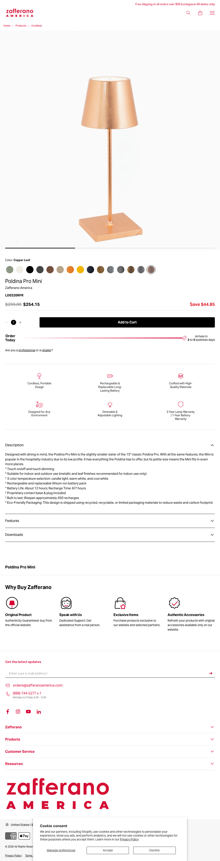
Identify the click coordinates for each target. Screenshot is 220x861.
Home (6, 25)
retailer (46, 350)
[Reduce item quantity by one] (6, 322)
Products (20, 25)
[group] (83, 612)
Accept (108, 850)
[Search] (188, 12)
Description (14, 445)
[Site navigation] (212, 12)
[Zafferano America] (23, 13)
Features (12, 520)
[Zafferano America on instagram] (18, 711)
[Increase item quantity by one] (20, 322)
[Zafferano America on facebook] (7, 711)
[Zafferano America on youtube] (28, 711)
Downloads (14, 534)
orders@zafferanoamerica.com (38, 685)
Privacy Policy (129, 839)
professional (26, 350)
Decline (154, 850)
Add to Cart (127, 322)
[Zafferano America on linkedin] (38, 711)
